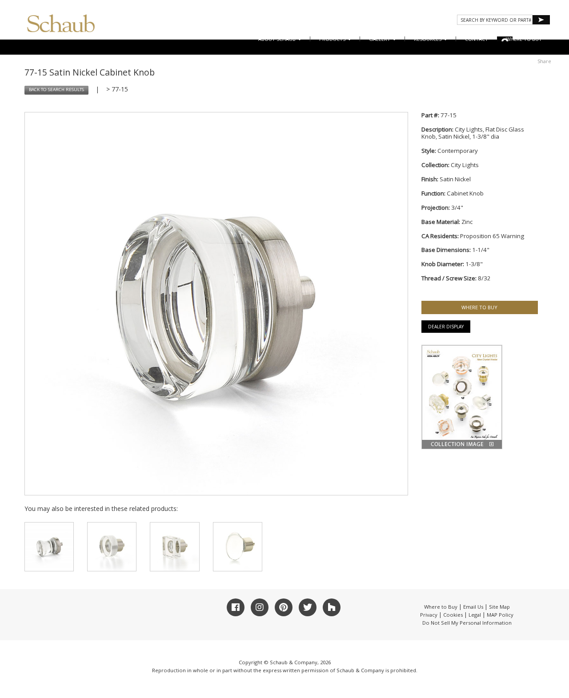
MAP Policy (500, 614)
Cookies (453, 614)
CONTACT (476, 38)
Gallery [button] (380, 38)
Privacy (428, 614)
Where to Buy (440, 606)
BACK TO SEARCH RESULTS (56, 89)
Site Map (499, 606)
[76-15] (49, 546)
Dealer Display (446, 326)
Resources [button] (428, 38)
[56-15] (111, 546)
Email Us (473, 606)
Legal (475, 614)
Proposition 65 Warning (492, 236)
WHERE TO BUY (524, 38)
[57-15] (174, 546)
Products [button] (333, 38)
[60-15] (237, 546)
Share (544, 61)
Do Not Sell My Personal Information (467, 622)
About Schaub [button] (277, 38)
